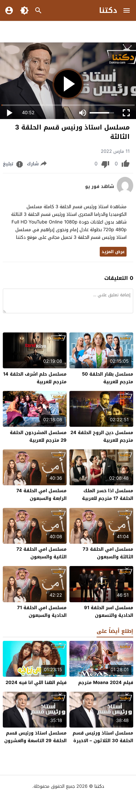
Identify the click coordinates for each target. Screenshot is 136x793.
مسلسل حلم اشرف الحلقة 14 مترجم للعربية (35, 378)
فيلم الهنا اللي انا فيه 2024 (36, 682)
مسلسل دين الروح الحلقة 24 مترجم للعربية (101, 436)
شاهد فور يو (99, 186)
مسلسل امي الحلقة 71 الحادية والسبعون (42, 611)
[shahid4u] (125, 192)
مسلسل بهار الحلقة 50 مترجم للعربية (107, 378)
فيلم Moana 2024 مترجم (105, 682)
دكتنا (108, 10)
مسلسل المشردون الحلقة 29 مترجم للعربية (38, 436)
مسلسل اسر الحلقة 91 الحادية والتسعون (108, 611)
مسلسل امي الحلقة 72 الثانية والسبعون (41, 553)
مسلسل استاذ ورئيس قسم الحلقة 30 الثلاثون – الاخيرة (103, 737)
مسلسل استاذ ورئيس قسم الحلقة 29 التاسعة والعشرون (35, 737)
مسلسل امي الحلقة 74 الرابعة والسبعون (41, 494)
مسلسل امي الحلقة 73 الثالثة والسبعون (108, 553)
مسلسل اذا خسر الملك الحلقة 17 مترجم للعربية (107, 494)
